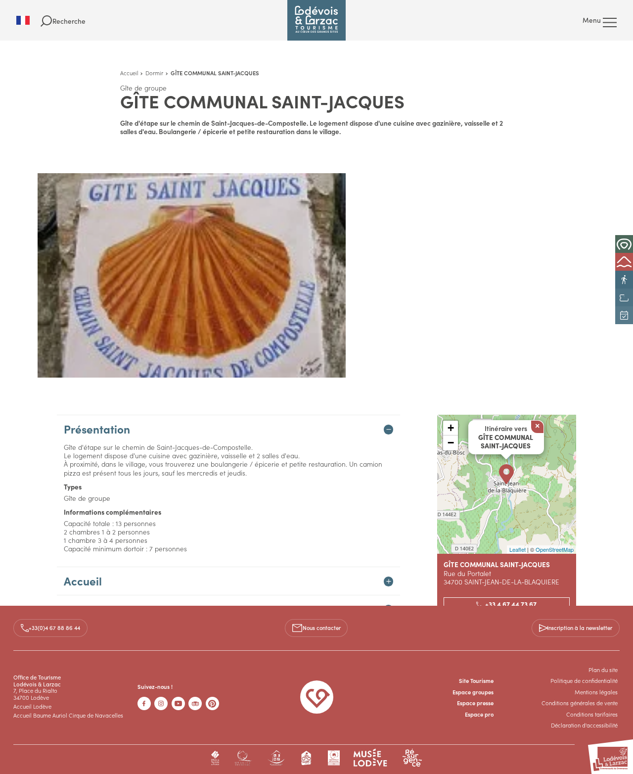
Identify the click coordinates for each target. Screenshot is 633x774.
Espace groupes (473, 692)
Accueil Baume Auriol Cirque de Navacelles (68, 715)
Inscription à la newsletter (579, 627)
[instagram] (161, 703)
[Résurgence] (412, 758)
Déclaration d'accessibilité (584, 725)
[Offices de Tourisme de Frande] (215, 758)
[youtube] (178, 703)
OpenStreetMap (555, 549)
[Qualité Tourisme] (243, 758)
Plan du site (603, 670)
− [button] (451, 442)
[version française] (28, 20)
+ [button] (451, 428)
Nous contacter (322, 627)
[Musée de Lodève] (370, 758)
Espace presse (475, 703)
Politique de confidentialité (584, 680)
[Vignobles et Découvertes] (333, 758)
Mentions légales (596, 692)
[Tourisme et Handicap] (276, 758)
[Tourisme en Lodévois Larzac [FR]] (316, 20)
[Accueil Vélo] (306, 758)
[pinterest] (212, 703)
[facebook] (144, 703)
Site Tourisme (476, 680)
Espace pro (479, 714)
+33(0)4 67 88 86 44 (54, 627)
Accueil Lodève (32, 706)
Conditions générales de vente (580, 703)
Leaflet (517, 549)
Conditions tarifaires (592, 714)
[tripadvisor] (195, 703)
